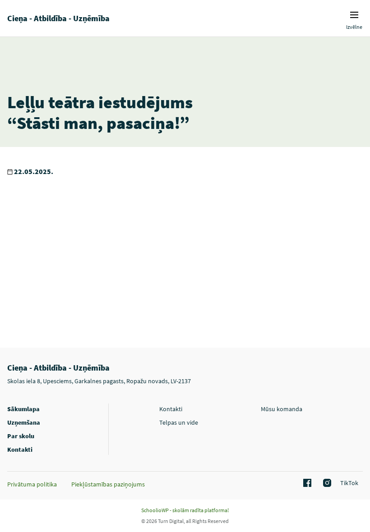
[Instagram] (326, 483)
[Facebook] (306, 483)
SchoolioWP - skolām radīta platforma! (185, 510)
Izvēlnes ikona (354, 14)
